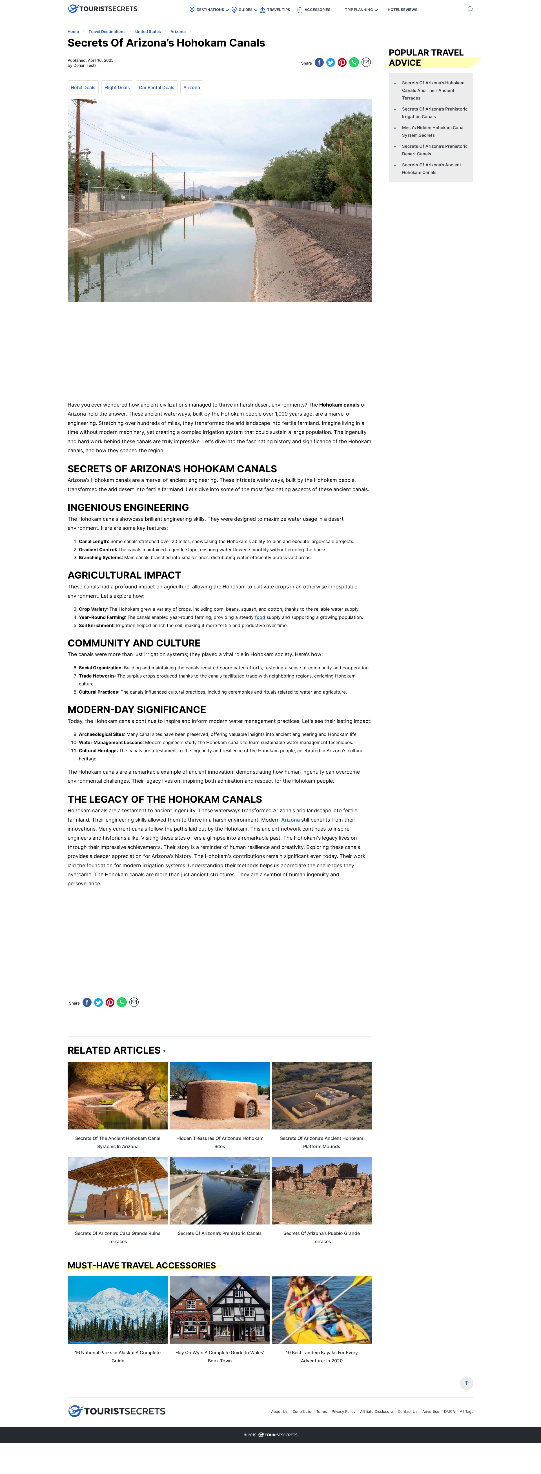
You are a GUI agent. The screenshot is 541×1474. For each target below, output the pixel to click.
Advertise (430, 1411)
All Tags (466, 1411)
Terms (321, 1411)
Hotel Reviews (402, 9)
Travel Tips (278, 9)
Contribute (301, 1411)
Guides (245, 9)
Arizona (191, 87)
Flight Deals (117, 87)
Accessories (317, 9)
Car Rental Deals (156, 87)
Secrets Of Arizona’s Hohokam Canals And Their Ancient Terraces (433, 90)
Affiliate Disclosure (376, 1411)
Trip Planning (359, 9)
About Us (279, 1411)
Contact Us (408, 1411)
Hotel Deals (83, 87)
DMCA (449, 1411)
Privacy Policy (343, 1411)
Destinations (210, 9)
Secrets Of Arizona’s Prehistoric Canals (220, 1233)
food (260, 617)
